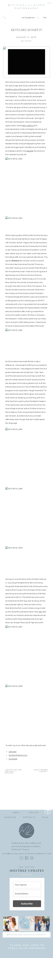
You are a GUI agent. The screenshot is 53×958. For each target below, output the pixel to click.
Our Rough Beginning (18, 755)
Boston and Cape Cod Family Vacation (13, 771)
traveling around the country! (17, 89)
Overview (12, 752)
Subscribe (27, 903)
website (29, 151)
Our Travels (26, 41)
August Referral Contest (41, 770)
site (40, 612)
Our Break (13, 759)
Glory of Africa (28, 126)
